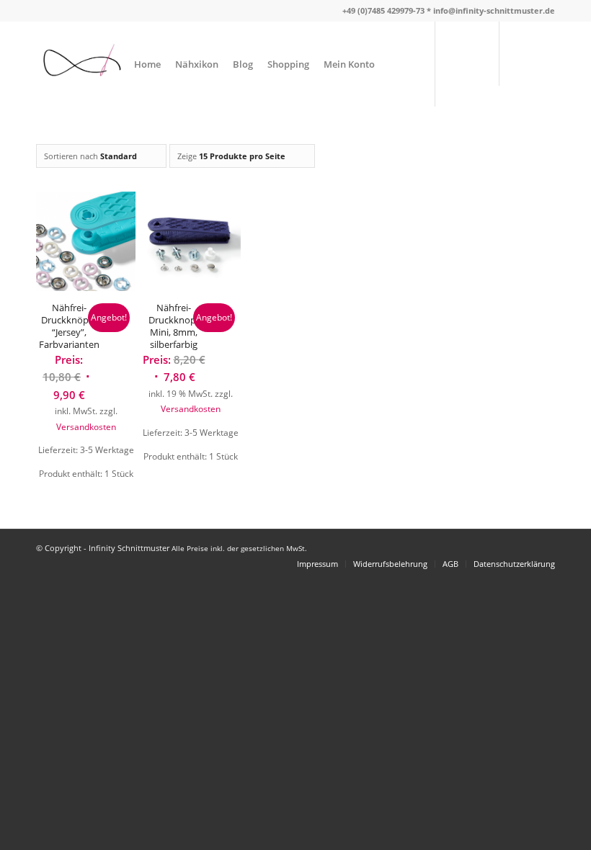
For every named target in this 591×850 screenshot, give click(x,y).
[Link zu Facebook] (522, 63)
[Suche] (394, 64)
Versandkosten (86, 426)
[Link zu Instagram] (544, 63)
